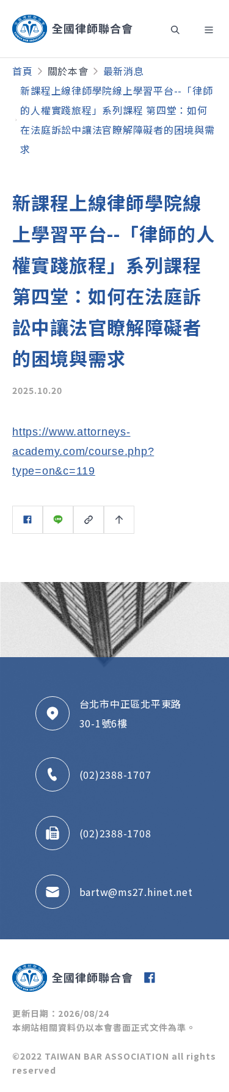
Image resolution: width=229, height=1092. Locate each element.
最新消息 (123, 71)
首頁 (22, 71)
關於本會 (68, 71)
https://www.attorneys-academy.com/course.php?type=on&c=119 (83, 451)
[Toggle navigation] (175, 29)
